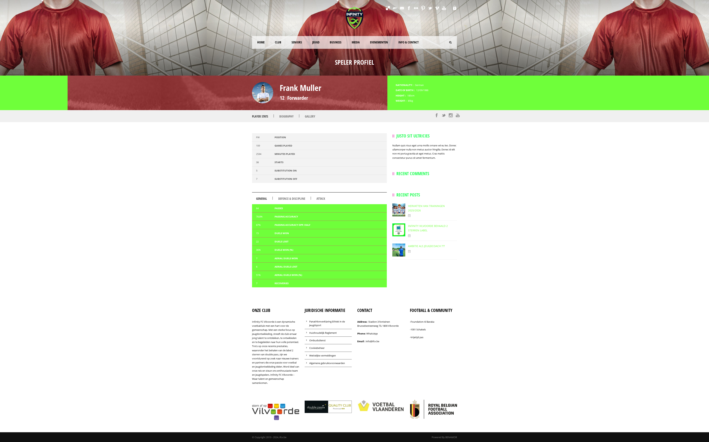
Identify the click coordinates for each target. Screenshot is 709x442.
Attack (320, 198)
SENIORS (297, 42)
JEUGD (315, 42)
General (261, 198)
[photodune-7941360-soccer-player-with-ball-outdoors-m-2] (262, 92)
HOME (261, 42)
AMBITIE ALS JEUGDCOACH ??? (426, 246)
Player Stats (260, 116)
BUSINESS (335, 42)
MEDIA (356, 42)
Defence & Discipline (291, 198)
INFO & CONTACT (408, 42)
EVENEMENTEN (379, 42)
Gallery (310, 116)
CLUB (278, 42)
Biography (286, 116)
